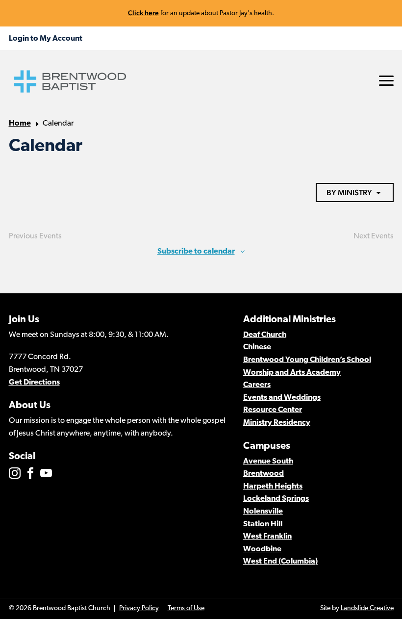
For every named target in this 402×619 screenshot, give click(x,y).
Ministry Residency (276, 423)
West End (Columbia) (280, 562)
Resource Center (272, 410)
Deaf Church (264, 335)
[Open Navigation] (386, 81)
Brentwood (263, 474)
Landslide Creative (367, 608)
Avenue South (268, 461)
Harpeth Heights (272, 486)
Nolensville (263, 512)
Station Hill (262, 524)
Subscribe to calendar (196, 252)
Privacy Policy (139, 608)
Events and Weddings (282, 398)
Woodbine (262, 549)
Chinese (257, 347)
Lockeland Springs (276, 499)
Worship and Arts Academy (292, 373)
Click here (143, 13)
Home (20, 124)
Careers (257, 385)
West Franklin (267, 537)
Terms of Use (186, 608)
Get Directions (34, 383)
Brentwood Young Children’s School (307, 360)
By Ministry (349, 192)
